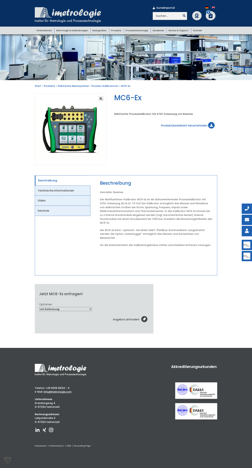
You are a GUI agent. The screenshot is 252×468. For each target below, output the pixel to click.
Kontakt (197, 30)
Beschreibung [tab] (47, 180)
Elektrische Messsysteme (73, 86)
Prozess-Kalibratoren (105, 86)
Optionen (45, 304)
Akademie (158, 30)
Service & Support (178, 30)
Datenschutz (57, 445)
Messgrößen (99, 30)
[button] (101, 98)
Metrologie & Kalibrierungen (72, 30)
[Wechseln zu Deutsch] (207, 7)
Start (38, 86)
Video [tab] (42, 201)
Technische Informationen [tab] (56, 191)
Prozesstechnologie (137, 30)
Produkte (116, 30)
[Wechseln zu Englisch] (213, 7)
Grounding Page (82, 445)
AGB (69, 445)
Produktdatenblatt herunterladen (184, 126)
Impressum (41, 445)
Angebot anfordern (126, 319)
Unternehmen (44, 30)
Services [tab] (43, 211)
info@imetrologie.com (57, 392)
